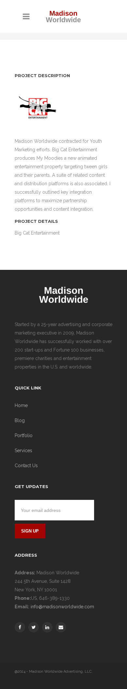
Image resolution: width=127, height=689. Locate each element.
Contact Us (26, 465)
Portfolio (24, 435)
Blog (20, 420)
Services (23, 450)
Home (21, 405)
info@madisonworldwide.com (62, 606)
